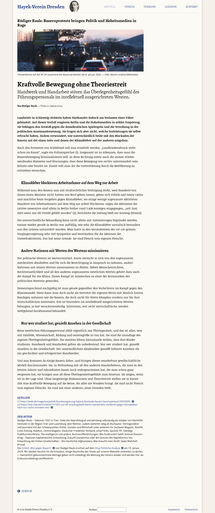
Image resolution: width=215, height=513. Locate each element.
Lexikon (171, 7)
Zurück (27, 491)
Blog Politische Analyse (107, 448)
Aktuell (110, 7)
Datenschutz (191, 509)
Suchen (93, 510)
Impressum (174, 509)
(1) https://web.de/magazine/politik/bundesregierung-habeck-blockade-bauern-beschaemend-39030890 (73, 401)
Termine (150, 7)
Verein (129, 7)
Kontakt (192, 7)
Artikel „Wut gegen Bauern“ (36, 448)
